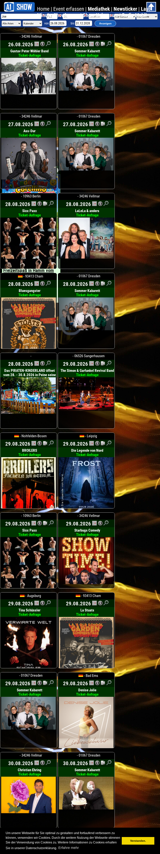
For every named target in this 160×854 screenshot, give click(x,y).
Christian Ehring (29, 772)
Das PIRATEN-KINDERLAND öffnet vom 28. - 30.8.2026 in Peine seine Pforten (29, 377)
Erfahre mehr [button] (68, 848)
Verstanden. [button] (138, 840)
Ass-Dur (29, 133)
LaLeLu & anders (87, 213)
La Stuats (87, 612)
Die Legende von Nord (87, 452)
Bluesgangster (29, 293)
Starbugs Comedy (87, 532)
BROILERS (29, 452)
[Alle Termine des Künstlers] (36, 45)
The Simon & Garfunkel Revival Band (87, 373)
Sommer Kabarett (87, 53)
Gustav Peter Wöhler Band (29, 53)
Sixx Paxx (29, 213)
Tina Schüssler (29, 612)
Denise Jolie (87, 692)
